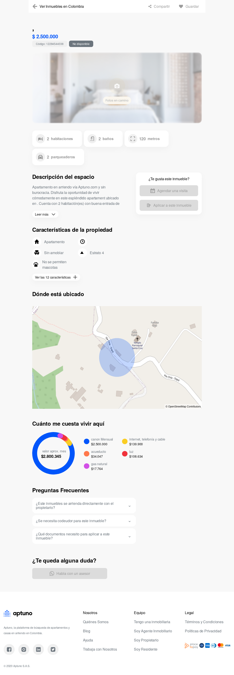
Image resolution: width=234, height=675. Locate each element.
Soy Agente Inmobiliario (154, 631)
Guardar (191, 6)
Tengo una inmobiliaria (153, 622)
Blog (87, 631)
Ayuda (88, 640)
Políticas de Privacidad (204, 631)
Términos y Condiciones (206, 622)
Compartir (159, 6)
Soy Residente (146, 649)
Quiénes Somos (96, 622)
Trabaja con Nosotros (101, 649)
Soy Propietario (147, 640)
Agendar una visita (172, 190)
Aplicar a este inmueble (172, 205)
